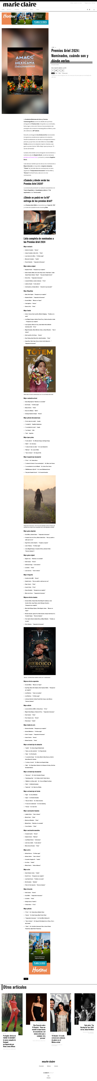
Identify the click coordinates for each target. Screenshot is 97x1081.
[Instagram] (89, 10)
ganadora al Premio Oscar (30, 157)
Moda (4, 1033)
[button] (94, 9)
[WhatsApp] (62, 70)
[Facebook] (87, 10)
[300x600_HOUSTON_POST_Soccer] (39, 975)
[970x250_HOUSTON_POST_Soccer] (25, 24)
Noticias (49, 1066)
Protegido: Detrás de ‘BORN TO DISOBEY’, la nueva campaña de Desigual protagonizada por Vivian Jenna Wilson (9, 1041)
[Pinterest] (59, 70)
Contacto (56, 1066)
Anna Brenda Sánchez (9, 1049)
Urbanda (48, 1077)
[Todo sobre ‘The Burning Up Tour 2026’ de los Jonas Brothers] (84, 1009)
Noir (48, 1075)
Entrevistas (41, 1023)
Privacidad (41, 1066)
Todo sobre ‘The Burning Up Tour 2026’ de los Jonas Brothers (87, 1027)
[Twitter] (56, 70)
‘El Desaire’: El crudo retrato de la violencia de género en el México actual (58, 1039)
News (60, 73)
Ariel (56, 73)
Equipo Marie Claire (60, 68)
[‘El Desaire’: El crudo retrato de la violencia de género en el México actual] (60, 1014)
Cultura (91, 1023)
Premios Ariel (64, 73)
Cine (53, 47)
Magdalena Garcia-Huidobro (57, 1045)
